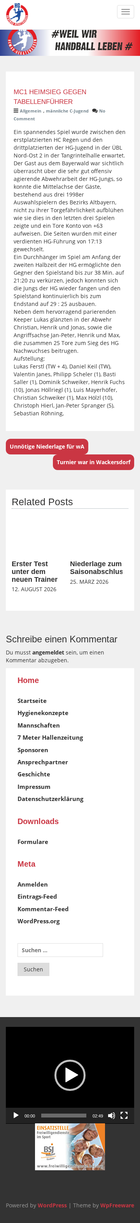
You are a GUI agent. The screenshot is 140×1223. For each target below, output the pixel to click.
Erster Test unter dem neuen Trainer (35, 571)
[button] (70, 1075)
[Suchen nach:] (60, 950)
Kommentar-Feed (43, 909)
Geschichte (34, 774)
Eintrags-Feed (37, 896)
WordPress (52, 1205)
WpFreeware (117, 1205)
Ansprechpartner (43, 762)
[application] (70, 1075)
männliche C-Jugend (67, 111)
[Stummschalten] (112, 1115)
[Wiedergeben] (16, 1115)
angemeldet (48, 652)
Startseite (32, 700)
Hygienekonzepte (43, 713)
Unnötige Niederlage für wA (47, 446)
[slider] (63, 1116)
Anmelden (33, 884)
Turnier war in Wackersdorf (93, 462)
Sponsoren (33, 750)
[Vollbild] (124, 1115)
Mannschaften (39, 725)
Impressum (34, 786)
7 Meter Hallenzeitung (50, 737)
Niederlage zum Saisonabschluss (98, 568)
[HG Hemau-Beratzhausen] (17, 14)
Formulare (33, 842)
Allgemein (30, 111)
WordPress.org (39, 921)
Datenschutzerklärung (50, 799)
